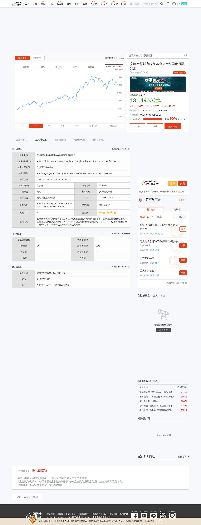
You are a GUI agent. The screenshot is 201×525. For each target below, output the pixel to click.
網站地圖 (113, 514)
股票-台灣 (154, 250)
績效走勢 (22, 58)
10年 (76, 126)
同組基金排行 (178, 73)
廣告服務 (71, 514)
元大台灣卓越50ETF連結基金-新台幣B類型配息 (159, 243)
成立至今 (114, 126)
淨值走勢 (37, 58)
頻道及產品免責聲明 (27, 497)
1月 (22, 126)
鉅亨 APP (163, 516)
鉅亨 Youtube (144, 516)
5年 (62, 126)
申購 (183, 245)
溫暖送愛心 (172, 516)
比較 (138, 126)
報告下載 (98, 140)
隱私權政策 (137, 521)
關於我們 (51, 514)
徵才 (105, 514)
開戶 (172, 183)
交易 (182, 183)
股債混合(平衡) (136, 73)
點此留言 (182, 456)
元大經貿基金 (147, 257)
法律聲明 (124, 514)
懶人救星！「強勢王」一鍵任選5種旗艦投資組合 (161, 191)
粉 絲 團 (134, 516)
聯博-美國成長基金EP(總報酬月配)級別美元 (159, 226)
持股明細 (60, 140)
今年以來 (93, 126)
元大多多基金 (147, 270)
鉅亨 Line (153, 516)
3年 (49, 126)
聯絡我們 (96, 514)
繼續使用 (151, 521)
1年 (35, 126)
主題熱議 (176, 209)
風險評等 (79, 140)
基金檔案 (41, 140)
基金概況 (22, 140)
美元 (145, 73)
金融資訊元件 (84, 514)
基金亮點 (151, 209)
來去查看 (163, 329)
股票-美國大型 (156, 233)
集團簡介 (61, 514)
